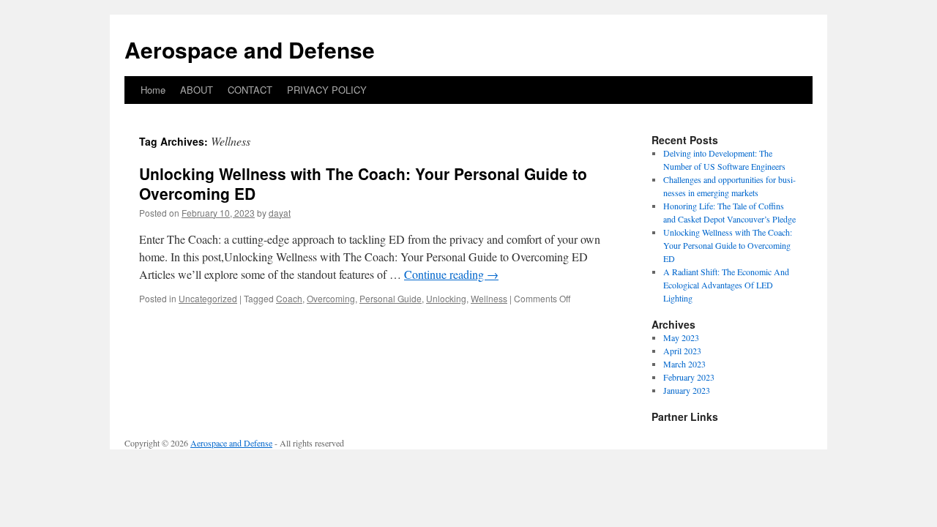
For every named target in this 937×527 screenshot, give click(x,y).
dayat (280, 212)
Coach (289, 298)
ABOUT (196, 90)
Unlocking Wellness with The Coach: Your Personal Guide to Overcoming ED (363, 183)
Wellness (489, 298)
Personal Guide (390, 298)
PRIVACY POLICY (327, 90)
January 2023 (686, 390)
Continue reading (451, 274)
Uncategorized (208, 298)
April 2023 (682, 350)
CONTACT (250, 90)
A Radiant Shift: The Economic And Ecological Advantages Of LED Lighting (726, 285)
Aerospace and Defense (249, 49)
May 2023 (681, 337)
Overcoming (331, 298)
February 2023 (688, 377)
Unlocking (446, 298)
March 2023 (684, 364)
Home (153, 90)
